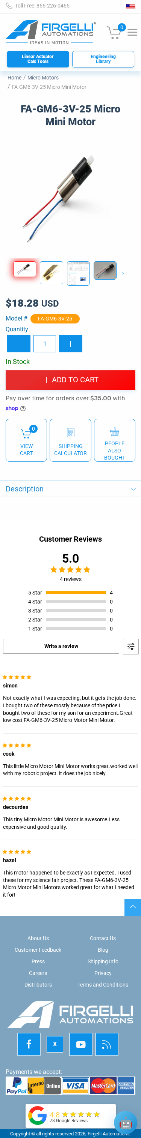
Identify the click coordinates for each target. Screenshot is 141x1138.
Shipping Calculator (70, 449)
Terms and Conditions (102, 985)
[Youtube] (80, 1044)
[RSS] (106, 1044)
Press (38, 961)
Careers (38, 973)
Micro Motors (43, 78)
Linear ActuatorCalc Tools (38, 59)
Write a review (61, 646)
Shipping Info (103, 961)
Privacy (103, 973)
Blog (103, 950)
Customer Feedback (38, 950)
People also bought (114, 450)
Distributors (38, 985)
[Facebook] (29, 1044)
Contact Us (103, 938)
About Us (38, 938)
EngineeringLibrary (103, 59)
